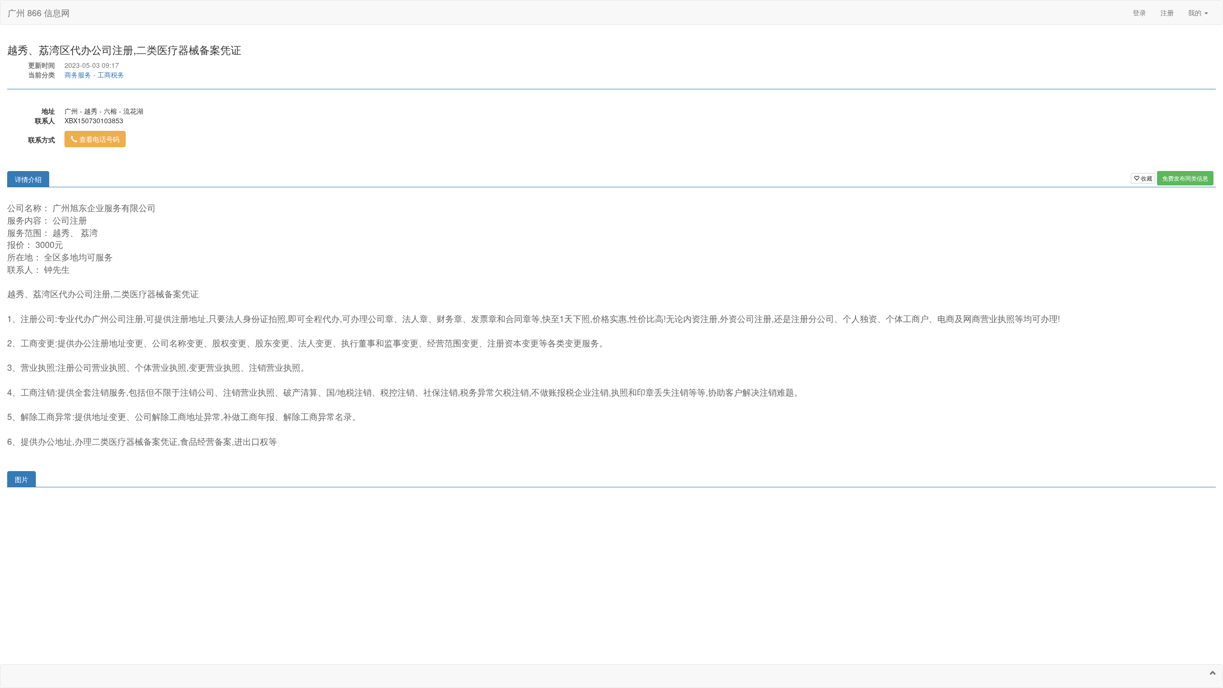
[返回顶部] (1213, 673)
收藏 (1145, 178)
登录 (1139, 12)
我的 (1195, 12)
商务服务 (77, 74)
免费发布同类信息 (1185, 178)
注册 (1167, 12)
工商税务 (110, 74)
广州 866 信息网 (39, 12)
